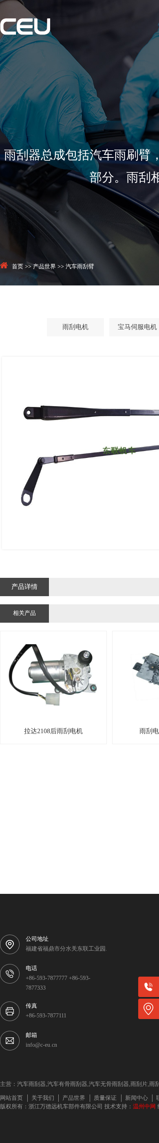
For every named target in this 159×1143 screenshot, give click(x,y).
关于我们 (42, 1098)
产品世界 (44, 267)
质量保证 (105, 1098)
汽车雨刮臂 (80, 267)
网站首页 (11, 1098)
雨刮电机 (75, 327)
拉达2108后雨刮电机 (53, 731)
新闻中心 (136, 1098)
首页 (17, 267)
